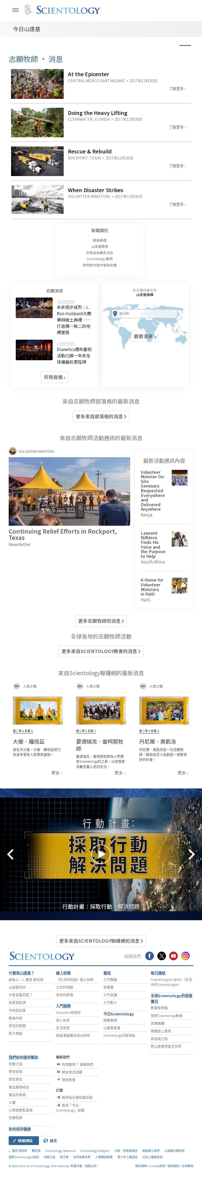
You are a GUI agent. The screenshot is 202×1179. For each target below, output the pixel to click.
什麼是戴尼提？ (21, 994)
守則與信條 (17, 1010)
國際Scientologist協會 (24, 1157)
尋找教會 (68, 1079)
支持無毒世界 (81, 1157)
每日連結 (158, 973)
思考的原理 (64, 994)
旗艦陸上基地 (161, 1031)
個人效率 (63, 1020)
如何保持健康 (20, 1129)
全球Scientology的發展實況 (171, 998)
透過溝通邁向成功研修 (73, 1035)
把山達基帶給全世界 (166, 1046)
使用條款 (173, 1166)
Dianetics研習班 (68, 1012)
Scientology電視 (100, 258)
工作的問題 (64, 987)
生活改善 (63, 1027)
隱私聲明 (141, 1166)
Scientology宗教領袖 (119, 1035)
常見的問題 (17, 1025)
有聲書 (108, 987)
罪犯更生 (15, 1079)
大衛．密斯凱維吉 (126, 1151)
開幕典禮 (100, 240)
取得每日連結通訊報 (77, 1097)
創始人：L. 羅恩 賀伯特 (26, 979)
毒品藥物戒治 (19, 1087)
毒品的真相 (17, 1094)
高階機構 (157, 1023)
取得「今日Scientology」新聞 (70, 1108)
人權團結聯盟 (104, 1157)
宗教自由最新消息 (99, 252)
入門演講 (110, 994)
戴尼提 (36, 1151)
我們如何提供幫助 (23, 1057)
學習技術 (15, 1071)
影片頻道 (15, 1033)
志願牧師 (15, 1117)
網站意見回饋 (71, 1072)
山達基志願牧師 (174, 1151)
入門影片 (110, 1002)
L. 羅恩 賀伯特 (18, 1151)
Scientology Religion (95, 1151)
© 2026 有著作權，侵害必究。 (54, 1166)
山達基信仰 (17, 987)
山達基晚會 (99, 246)
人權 (12, 1102)
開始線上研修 (151, 1151)
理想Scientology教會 (167, 1015)
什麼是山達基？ (21, 973)
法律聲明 (187, 1166)
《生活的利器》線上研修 (75, 979)
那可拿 (64, 1157)
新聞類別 (99, 230)
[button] (19, 854)
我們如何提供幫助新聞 (100, 264)
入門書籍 (110, 979)
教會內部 (15, 1018)
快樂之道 (15, 1063)
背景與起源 (17, 1002)
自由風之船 (159, 1038)
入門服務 (63, 1006)
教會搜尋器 (159, 1007)
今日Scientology (118, 1013)
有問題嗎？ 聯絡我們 (77, 1064)
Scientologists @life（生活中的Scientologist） (171, 982)
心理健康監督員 (21, 1110)
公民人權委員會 (152, 1157)
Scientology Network (60, 1151)
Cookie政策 (157, 1166)
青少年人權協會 (127, 1157)
